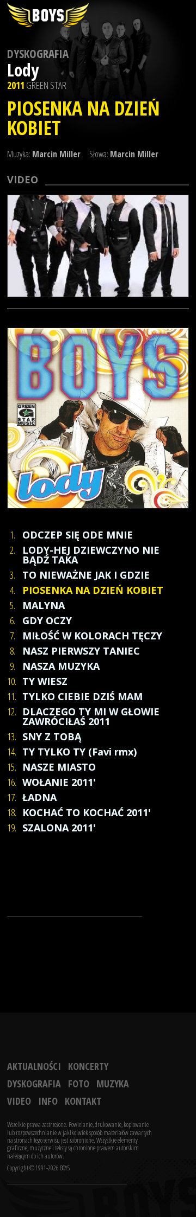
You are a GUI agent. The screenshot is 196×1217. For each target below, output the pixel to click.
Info (48, 1100)
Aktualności (34, 1066)
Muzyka (112, 1083)
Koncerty (88, 1066)
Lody (23, 69)
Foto (78, 1083)
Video (19, 1100)
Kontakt (83, 1100)
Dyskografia (38, 53)
